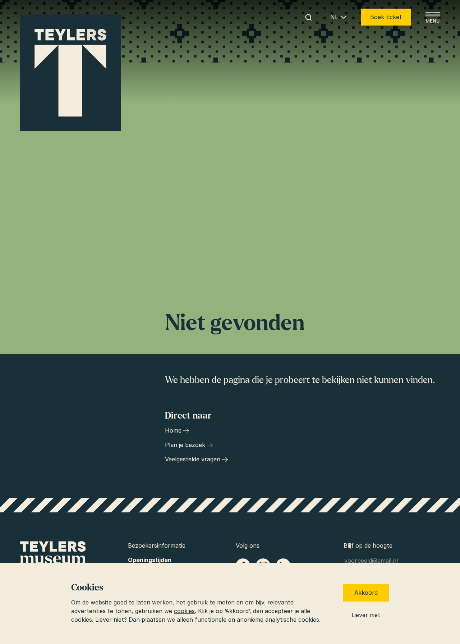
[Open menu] (433, 17)
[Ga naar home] (70, 73)
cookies (184, 611)
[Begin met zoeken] (308, 17)
